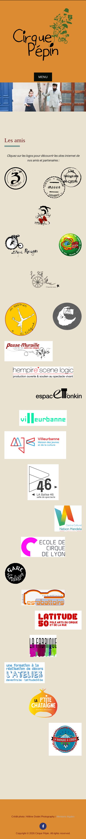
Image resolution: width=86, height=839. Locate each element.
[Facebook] (43, 826)
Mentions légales (66, 816)
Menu (43, 77)
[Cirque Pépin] (42, 34)
